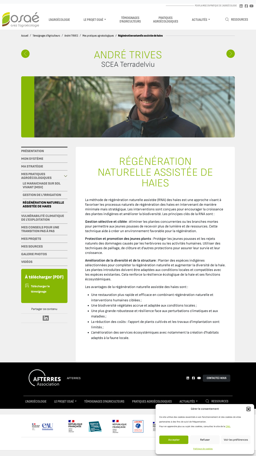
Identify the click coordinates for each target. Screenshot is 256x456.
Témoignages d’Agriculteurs (46, 36)
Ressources (239, 19)
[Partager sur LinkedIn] (46, 318)
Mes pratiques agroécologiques (98, 36)
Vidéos (26, 262)
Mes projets (31, 239)
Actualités (199, 20)
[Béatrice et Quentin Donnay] (25, 54)
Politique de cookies (203, 448)
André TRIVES (71, 36)
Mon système (32, 159)
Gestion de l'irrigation (42, 195)
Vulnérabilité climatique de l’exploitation (42, 218)
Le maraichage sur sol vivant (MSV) (42, 185)
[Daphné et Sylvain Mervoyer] (230, 54)
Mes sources (32, 246)
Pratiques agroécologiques (165, 20)
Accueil (24, 36)
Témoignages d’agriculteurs (130, 20)
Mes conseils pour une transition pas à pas (40, 229)
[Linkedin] (241, 6)
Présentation (32, 151)
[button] (248, 409)
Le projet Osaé (93, 20)
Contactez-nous (216, 378)
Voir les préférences (236, 440)
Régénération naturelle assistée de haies (43, 204)
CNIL (228, 426)
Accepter (174, 440)
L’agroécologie (59, 20)
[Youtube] (251, 6)
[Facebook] (246, 6)
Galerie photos (34, 254)
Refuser (205, 440)
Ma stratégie (32, 166)
